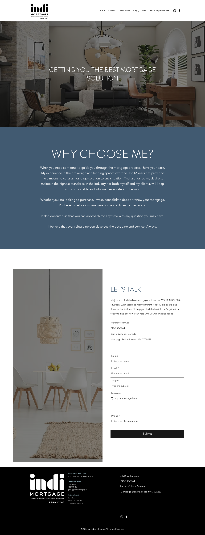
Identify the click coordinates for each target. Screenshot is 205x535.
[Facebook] (179, 10)
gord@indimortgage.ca (75, 503)
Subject (115, 380)
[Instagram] (174, 10)
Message (116, 393)
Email (114, 368)
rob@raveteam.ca (120, 322)
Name (114, 356)
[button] (124, 10)
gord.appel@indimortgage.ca (77, 490)
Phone (114, 416)
